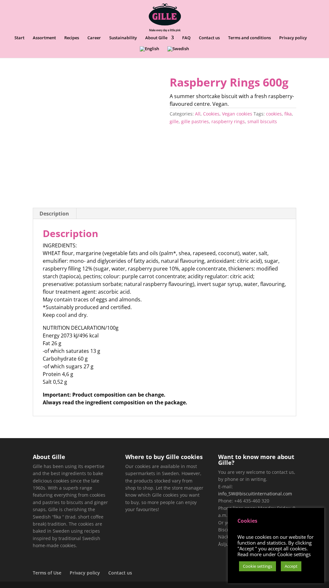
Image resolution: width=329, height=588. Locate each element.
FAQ (186, 38)
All (197, 114)
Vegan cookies (237, 114)
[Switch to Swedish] (178, 52)
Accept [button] (291, 566)
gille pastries (195, 121)
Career (94, 38)
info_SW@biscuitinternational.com (255, 494)
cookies (274, 114)
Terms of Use (47, 573)
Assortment (44, 38)
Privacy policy (293, 38)
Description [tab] (54, 213)
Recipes (71, 38)
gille (174, 121)
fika (288, 114)
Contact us (209, 38)
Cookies (211, 114)
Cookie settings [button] (257, 566)
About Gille (156, 38)
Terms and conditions (249, 38)
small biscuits (262, 121)
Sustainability (123, 38)
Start (19, 38)
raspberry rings (228, 121)
